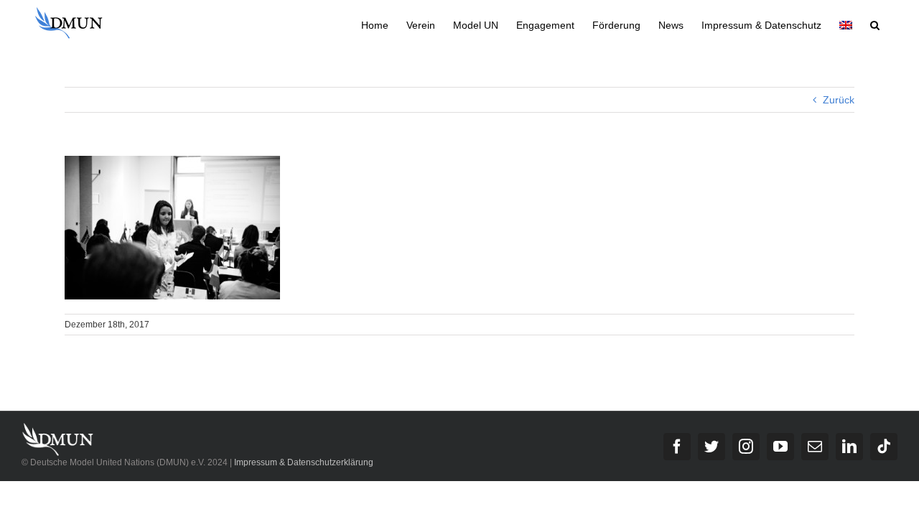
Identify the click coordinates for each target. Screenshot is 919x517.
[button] (875, 23)
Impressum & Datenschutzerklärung (303, 462)
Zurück (838, 100)
